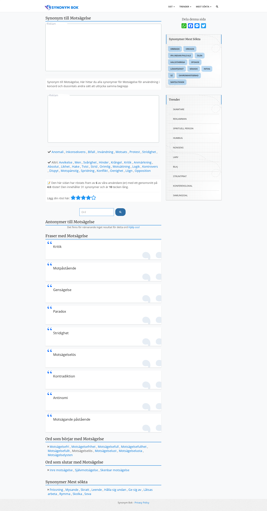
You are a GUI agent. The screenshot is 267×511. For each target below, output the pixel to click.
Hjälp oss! (134, 227)
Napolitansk (177, 82)
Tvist (85, 166)
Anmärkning (142, 162)
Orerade (175, 49)
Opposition (143, 171)
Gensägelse (62, 289)
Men (78, 162)
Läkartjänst (177, 68)
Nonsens (178, 147)
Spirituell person (183, 128)
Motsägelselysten (60, 455)
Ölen (199, 55)
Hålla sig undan (115, 490)
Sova (87, 494)
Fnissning (56, 490)
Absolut (53, 166)
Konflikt (102, 171)
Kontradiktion (64, 376)
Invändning (105, 152)
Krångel (116, 162)
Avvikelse (65, 162)
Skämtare (178, 109)
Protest (134, 152)
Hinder (104, 162)
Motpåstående (64, 268)
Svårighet (90, 162)
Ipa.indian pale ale (180, 55)
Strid (94, 166)
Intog (207, 68)
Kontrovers (150, 166)
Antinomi (60, 397)
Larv (175, 157)
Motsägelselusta (130, 451)
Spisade (195, 62)
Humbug (178, 138)
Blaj (175, 166)
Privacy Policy (142, 502)
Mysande (71, 490)
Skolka (77, 494)
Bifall (91, 152)
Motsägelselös (64, 354)
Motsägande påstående (71, 419)
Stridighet (149, 152)
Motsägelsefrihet (83, 447)
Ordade (190, 49)
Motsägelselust (106, 451)
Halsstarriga (177, 62)
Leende (96, 490)
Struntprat (180, 176)
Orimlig (105, 166)
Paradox (59, 311)
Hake (75, 166)
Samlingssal (180, 195)
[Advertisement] (103, 47)
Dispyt (53, 171)
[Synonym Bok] (61, 4)
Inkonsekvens (76, 152)
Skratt (85, 490)
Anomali (58, 152)
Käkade (194, 68)
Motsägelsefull (108, 447)
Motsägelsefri (59, 447)
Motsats (121, 152)
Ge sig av (134, 490)
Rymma (64, 494)
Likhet (65, 166)
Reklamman (180, 118)
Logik (136, 166)
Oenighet (116, 171)
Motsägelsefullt (59, 451)
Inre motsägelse (61, 470)
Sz (171, 75)
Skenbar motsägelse (114, 470)
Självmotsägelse (86, 470)
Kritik (127, 162)
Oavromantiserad (189, 75)
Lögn (128, 171)
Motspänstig (69, 171)
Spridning (87, 171)
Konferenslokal (182, 185)
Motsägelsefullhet (133, 447)
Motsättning (121, 166)
